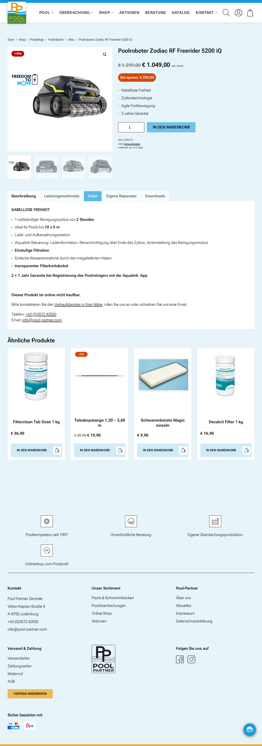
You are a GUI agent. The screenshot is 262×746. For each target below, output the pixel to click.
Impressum (185, 613)
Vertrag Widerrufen (30, 694)
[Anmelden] (238, 12)
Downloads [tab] (155, 196)
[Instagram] (191, 659)
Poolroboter (56, 39)
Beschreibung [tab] (23, 196)
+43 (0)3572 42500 (41, 314)
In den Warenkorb (171, 127)
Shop (104, 12)
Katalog (181, 12)
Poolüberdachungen (109, 605)
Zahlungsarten (20, 666)
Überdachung (74, 12)
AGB (11, 681)
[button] (104, 54)
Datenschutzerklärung (194, 621)
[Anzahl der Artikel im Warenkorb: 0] (250, 12)
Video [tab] (93, 196)
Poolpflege (37, 39)
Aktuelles (183, 605)
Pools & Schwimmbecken (113, 598)
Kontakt (205, 12)
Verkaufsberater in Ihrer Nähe (78, 304)
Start (11, 39)
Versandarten (19, 658)
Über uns (183, 598)
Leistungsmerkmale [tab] (61, 196)
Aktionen (129, 12)
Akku (71, 39)
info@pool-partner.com (42, 320)
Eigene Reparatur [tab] (121, 196)
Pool (44, 12)
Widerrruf (15, 674)
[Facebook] (180, 659)
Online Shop (102, 613)
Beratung (155, 12)
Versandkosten (132, 143)
